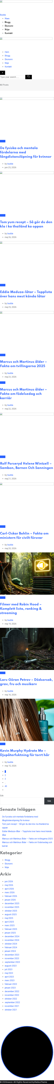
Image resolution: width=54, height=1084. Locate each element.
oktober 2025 (11, 911)
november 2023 (12, 958)
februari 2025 (11, 929)
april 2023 (9, 977)
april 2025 (9, 922)
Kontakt (9, 33)
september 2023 (12, 962)
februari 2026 (11, 896)
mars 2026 (10, 892)
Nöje (7, 30)
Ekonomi (9, 26)
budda (10, 164)
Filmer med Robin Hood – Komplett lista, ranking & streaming (21, 609)
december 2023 (12, 955)
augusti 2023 (11, 966)
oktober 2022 (11, 998)
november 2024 (12, 940)
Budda (3, 15)
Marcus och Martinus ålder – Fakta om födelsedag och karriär (23, 394)
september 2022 (12, 1002)
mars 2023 (10, 980)
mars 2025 (10, 925)
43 (6, 786)
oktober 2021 (11, 1009)
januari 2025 (10, 933)
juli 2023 (8, 969)
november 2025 (12, 907)
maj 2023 (9, 973)
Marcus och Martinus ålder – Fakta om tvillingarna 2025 (27, 838)
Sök (2, 795)
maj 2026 (9, 885)
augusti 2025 (11, 914)
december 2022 (12, 991)
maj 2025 (9, 918)
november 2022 (12, 995)
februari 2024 (11, 947)
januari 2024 (10, 951)
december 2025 (12, 903)
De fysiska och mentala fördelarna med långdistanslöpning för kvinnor (25, 152)
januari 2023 (10, 988)
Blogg (7, 22)
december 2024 (12, 936)
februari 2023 (11, 984)
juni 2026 (9, 881)
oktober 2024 (11, 944)
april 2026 (9, 889)
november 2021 (12, 1006)
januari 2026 (10, 900)
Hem (7, 19)
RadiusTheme (40, 1082)
